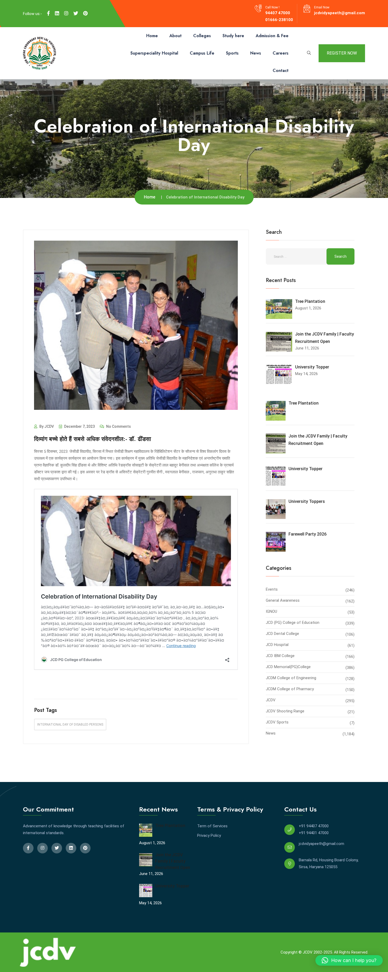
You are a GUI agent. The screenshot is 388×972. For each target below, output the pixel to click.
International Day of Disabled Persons (70, 724)
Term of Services (212, 826)
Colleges (202, 36)
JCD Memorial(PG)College (288, 666)
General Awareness (283, 600)
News (255, 53)
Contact (280, 70)
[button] (349, 960)
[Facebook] (48, 13)
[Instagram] (66, 13)
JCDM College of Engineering (291, 677)
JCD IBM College (280, 655)
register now (342, 53)
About (175, 36)
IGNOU (271, 611)
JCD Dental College (282, 633)
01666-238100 (279, 19)
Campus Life (202, 53)
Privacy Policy (209, 835)
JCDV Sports (277, 722)
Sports (232, 53)
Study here (233, 36)
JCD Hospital (277, 644)
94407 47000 (277, 13)
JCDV (271, 700)
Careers (280, 53)
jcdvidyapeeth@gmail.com (339, 13)
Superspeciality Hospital (154, 53)
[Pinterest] (85, 13)
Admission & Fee (272, 36)
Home (152, 36)
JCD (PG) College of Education (292, 622)
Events (272, 589)
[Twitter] (75, 13)
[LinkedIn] (57, 13)
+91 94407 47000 (314, 826)
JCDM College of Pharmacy (290, 689)
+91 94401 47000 (314, 832)
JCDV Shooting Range (285, 711)
